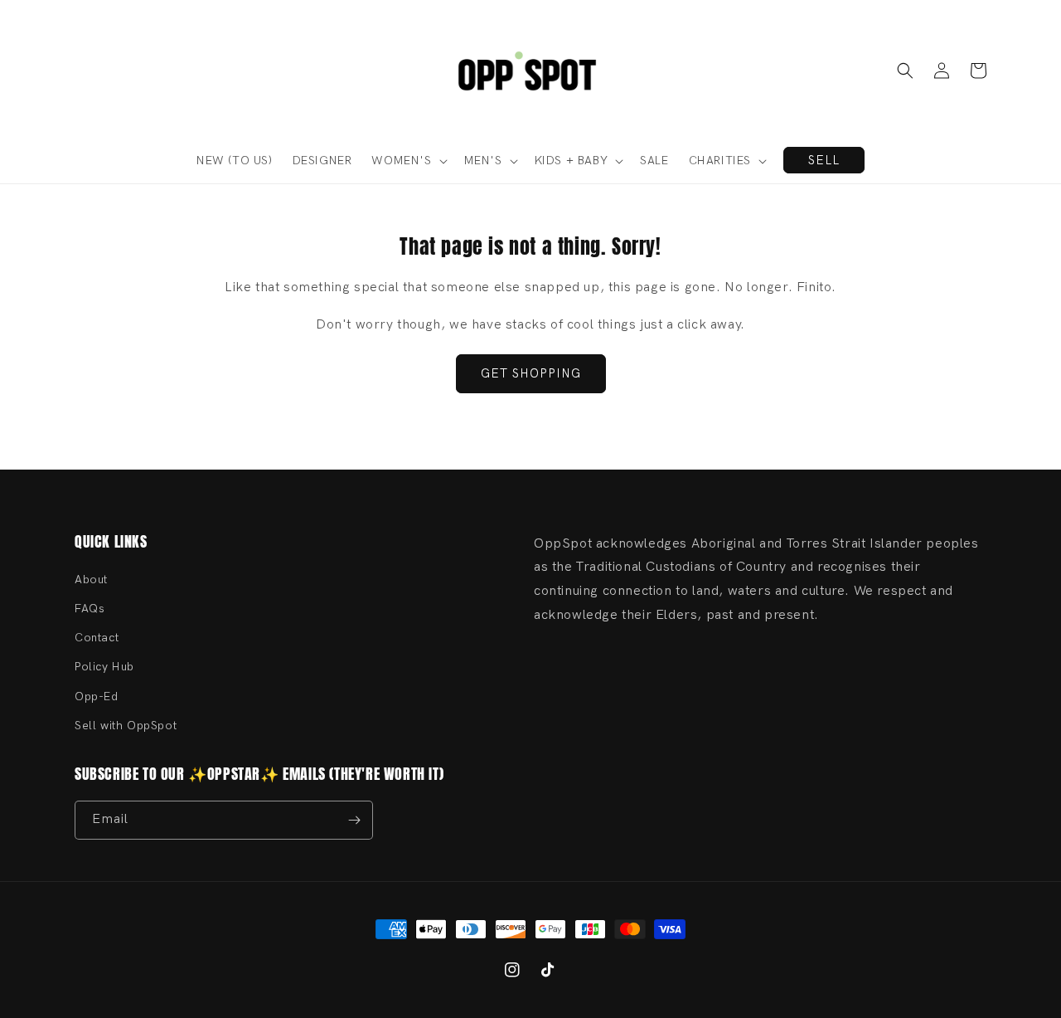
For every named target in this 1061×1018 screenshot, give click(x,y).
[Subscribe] (354, 820)
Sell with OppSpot (126, 725)
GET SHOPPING (531, 373)
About (91, 579)
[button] (905, 70)
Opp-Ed (97, 696)
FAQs (89, 609)
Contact (97, 638)
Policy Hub (104, 667)
